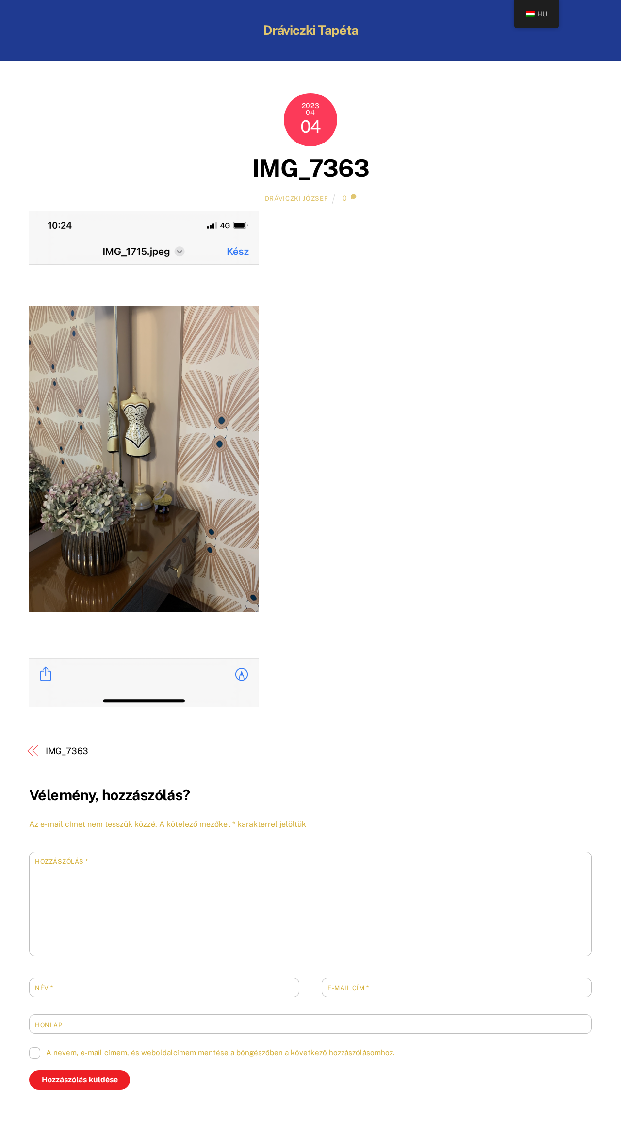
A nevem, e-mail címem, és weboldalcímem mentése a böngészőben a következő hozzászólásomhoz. (220, 1052)
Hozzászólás (61, 861)
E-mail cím (348, 988)
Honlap (48, 1025)
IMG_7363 (310, 168)
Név (44, 988)
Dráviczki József (296, 198)
